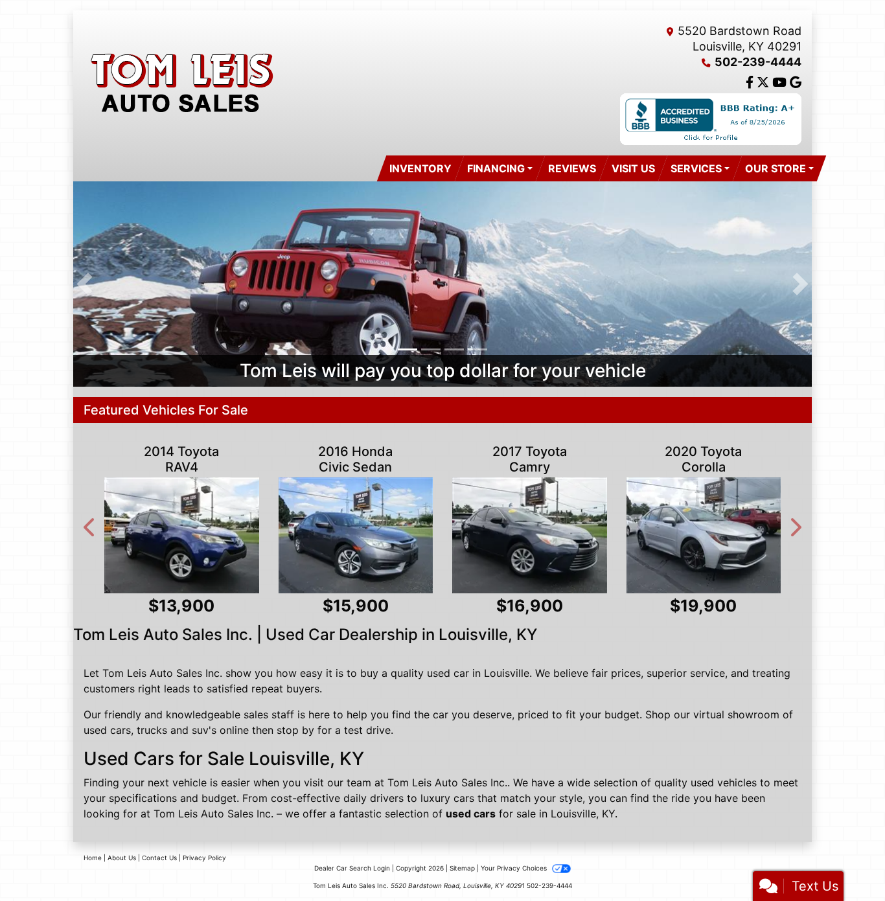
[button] (84, 284)
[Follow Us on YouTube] (781, 82)
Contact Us (159, 857)
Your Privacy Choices (515, 868)
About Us (122, 857)
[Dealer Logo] (181, 83)
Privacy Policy (204, 857)
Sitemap (462, 868)
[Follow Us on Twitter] (764, 82)
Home (93, 857)
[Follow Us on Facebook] (751, 82)
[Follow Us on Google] (795, 82)
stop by (295, 730)
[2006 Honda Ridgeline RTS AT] (602, 535)
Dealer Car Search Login (352, 868)
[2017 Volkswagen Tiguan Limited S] (428, 535)
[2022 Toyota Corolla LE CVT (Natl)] (776, 535)
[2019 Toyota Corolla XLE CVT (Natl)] (254, 535)
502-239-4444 (758, 62)
